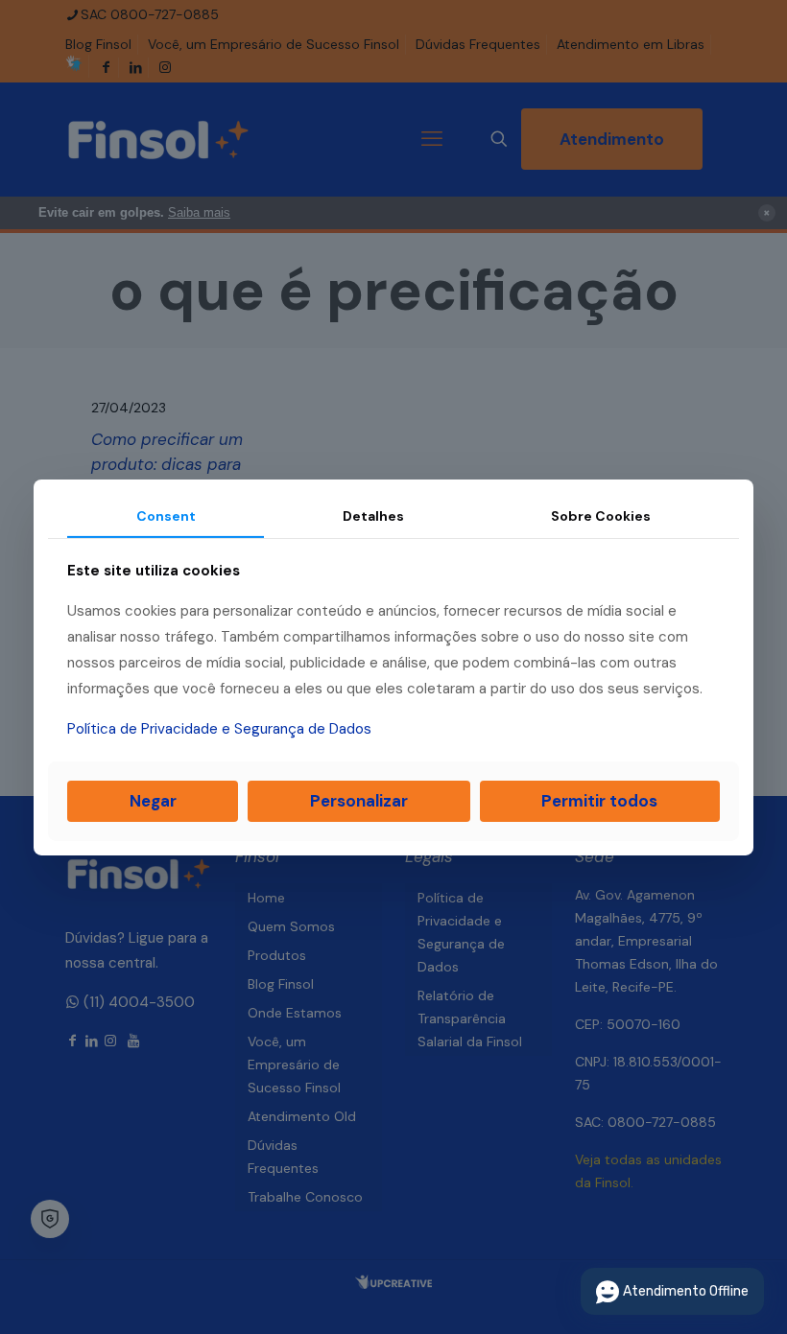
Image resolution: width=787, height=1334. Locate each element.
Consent (166, 515)
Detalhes (373, 515)
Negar (153, 800)
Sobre (601, 515)
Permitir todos (599, 800)
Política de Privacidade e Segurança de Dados (219, 728)
